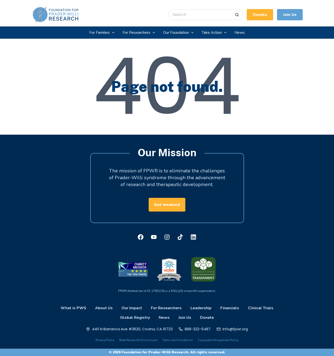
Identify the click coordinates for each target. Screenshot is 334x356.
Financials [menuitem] (229, 308)
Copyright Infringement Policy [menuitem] (218, 340)
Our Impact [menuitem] (132, 308)
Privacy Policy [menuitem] (105, 340)
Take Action (212, 32)
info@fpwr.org (235, 329)
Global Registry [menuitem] (135, 317)
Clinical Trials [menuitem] (260, 308)
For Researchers (136, 32)
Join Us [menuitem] (184, 317)
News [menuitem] (164, 317)
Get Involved (167, 204)
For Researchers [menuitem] (166, 308)
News (239, 32)
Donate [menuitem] (207, 317)
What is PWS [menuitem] (73, 308)
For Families (99, 32)
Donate (260, 14)
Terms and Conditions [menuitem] (177, 340)
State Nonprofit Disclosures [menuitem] (138, 340)
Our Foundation (176, 32)
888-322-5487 (198, 329)
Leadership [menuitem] (201, 308)
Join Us (290, 14)
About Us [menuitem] (104, 308)
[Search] (237, 15)
